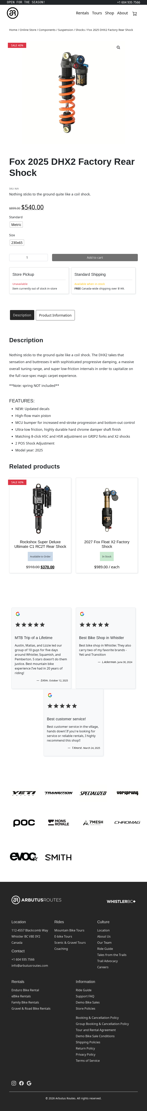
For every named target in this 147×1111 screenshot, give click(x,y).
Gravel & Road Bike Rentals (31, 1008)
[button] (118, 47)
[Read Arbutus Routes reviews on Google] (29, 1083)
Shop (109, 13)
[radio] (16, 224)
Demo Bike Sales (88, 1002)
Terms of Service (88, 1060)
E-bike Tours (63, 936)
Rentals (82, 13)
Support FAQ (85, 996)
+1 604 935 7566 (22, 959)
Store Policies (85, 1008)
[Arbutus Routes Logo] (11, 13)
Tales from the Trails (112, 955)
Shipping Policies (88, 1042)
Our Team (104, 942)
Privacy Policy (85, 1054)
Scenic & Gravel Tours (70, 942)
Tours (97, 13)
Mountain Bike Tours (69, 930)
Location (103, 930)
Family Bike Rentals (25, 1002)
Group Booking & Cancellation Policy (102, 1024)
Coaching (61, 949)
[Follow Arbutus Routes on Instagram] (13, 1083)
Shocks (80, 30)
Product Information (55, 315)
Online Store (28, 30)
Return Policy (85, 1048)
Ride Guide (105, 949)
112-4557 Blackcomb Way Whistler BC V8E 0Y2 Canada (29, 936)
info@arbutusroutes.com (29, 965)
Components (47, 30)
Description (22, 315)
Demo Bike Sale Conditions (95, 1036)
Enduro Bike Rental (25, 990)
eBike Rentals (21, 996)
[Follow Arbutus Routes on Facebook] (21, 1083)
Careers (103, 967)
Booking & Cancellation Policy (97, 1018)
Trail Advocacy (107, 961)
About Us (104, 936)
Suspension (65, 30)
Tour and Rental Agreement (96, 1030)
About (122, 13)
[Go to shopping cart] (134, 13)
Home (13, 30)
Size (12, 235)
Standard (16, 217)
